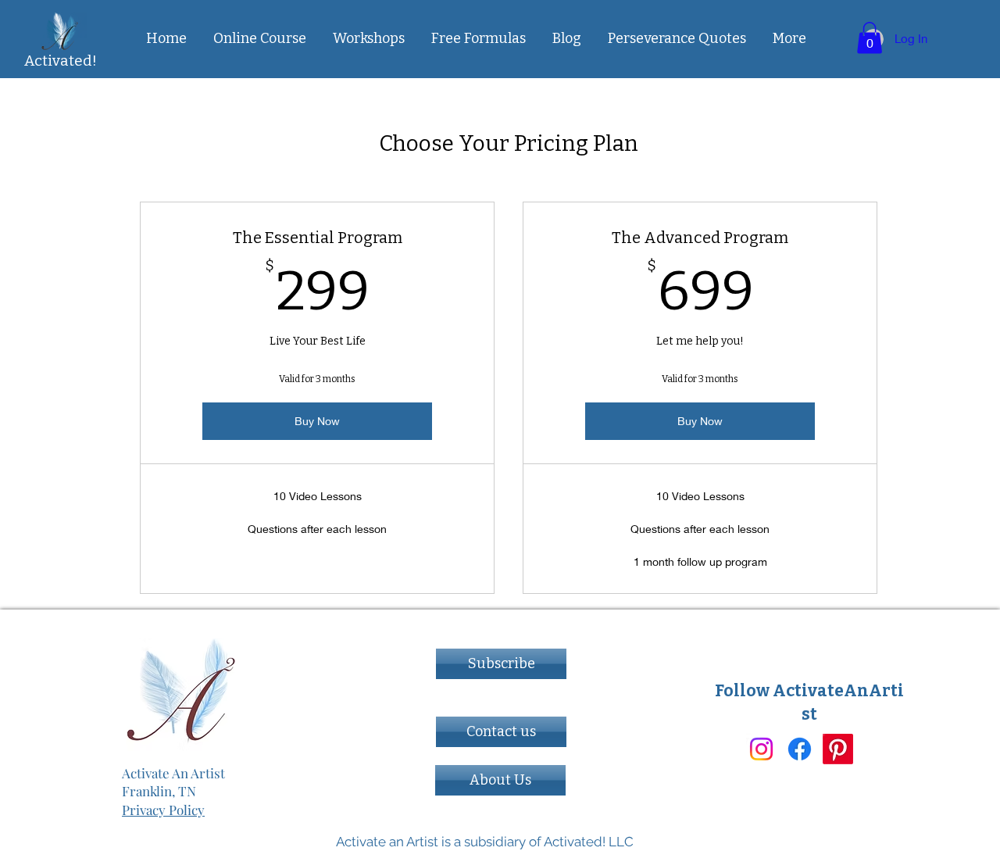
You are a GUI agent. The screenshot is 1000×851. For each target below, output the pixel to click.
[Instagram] (761, 749)
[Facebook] (799, 749)
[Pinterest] (838, 749)
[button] (478, 38)
